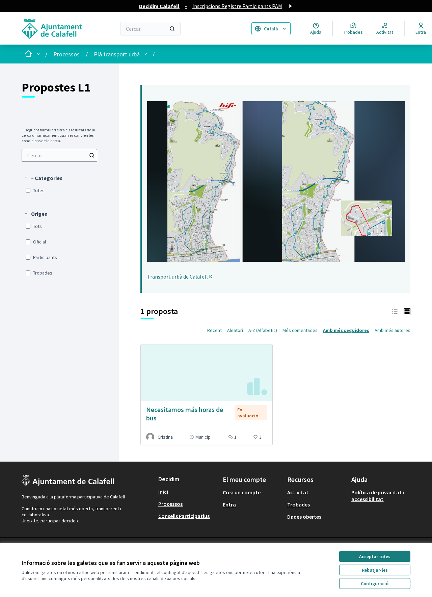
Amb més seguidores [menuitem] (346, 330)
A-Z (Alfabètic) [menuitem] (262, 330)
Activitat (297, 492)
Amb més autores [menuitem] (392, 330)
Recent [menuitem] (214, 330)
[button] (43, 178)
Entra (229, 504)
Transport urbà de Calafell (180, 276)
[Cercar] (172, 28)
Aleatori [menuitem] (235, 330)
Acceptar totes (374, 556)
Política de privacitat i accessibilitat (377, 495)
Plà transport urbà (117, 54)
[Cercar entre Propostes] (91, 155)
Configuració (374, 583)
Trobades (298, 504)
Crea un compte (242, 492)
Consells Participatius (184, 516)
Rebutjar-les (375, 570)
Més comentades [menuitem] (300, 330)
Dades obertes (304, 516)
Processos (66, 54)
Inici (163, 491)
